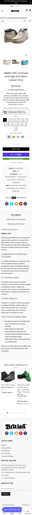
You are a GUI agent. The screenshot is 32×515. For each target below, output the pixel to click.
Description (16, 215)
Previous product (25, 21)
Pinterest (21, 204)
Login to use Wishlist (17, 162)
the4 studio (18, 505)
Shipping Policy (6, 448)
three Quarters (20, 188)
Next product (29, 21)
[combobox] (16, 112)
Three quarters (21, 177)
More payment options (16, 159)
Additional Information (16, 219)
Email (16, 204)
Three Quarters (12, 180)
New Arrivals (14, 185)
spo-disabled (11, 188)
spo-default (22, 185)
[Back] (2, 21)
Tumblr (25, 204)
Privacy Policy (5, 453)
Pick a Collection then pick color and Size (16, 108)
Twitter (11, 204)
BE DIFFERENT (10, 177)
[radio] (5, 120)
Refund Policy (5, 450)
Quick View (13, 374)
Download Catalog (7, 456)
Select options (7, 392)
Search (3, 445)
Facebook (7, 204)
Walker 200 (21, 180)
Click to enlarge (26, 55)
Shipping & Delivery (16, 224)
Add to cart (16, 149)
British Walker (18, 168)
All (21, 174)
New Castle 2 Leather (7, 385)
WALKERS (16, 182)
